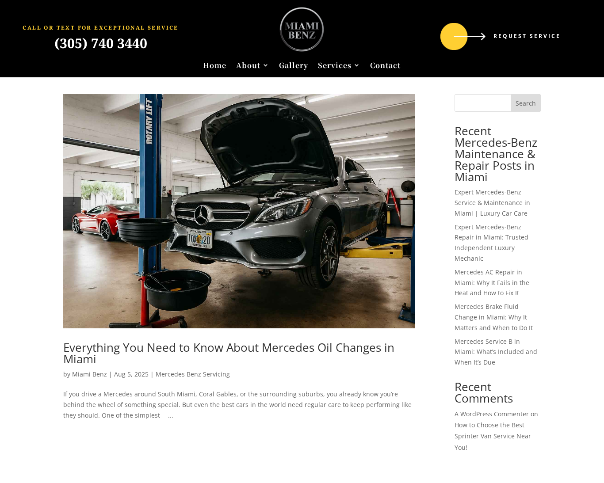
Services (335, 65)
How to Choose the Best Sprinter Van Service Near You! (493, 436)
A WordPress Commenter (492, 414)
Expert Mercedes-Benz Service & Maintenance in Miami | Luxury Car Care (492, 202)
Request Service (527, 36)
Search (526, 103)
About (248, 65)
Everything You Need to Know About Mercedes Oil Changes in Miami (228, 353)
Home (214, 65)
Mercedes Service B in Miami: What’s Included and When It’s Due (496, 352)
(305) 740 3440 (100, 43)
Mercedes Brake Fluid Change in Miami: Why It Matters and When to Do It (494, 317)
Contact (385, 65)
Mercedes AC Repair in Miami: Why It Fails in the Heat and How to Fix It (492, 282)
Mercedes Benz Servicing (193, 374)
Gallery (293, 65)
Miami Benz (89, 374)
